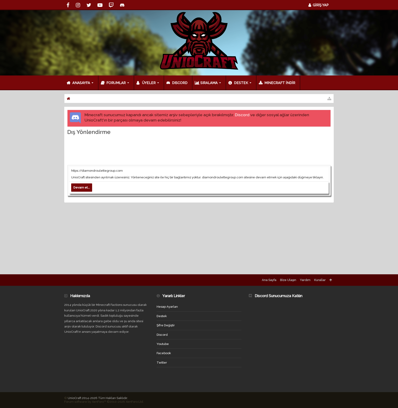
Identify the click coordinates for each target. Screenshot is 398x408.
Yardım (305, 280)
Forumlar (116, 83)
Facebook (164, 353)
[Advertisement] (199, 149)
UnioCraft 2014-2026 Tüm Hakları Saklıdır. (98, 398)
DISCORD (179, 83)
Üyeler (149, 83)
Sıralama (209, 83)
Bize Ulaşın (288, 280)
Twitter (162, 362)
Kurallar (320, 280)
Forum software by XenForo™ (104, 401)
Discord (242, 115)
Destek (241, 83)
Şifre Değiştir (166, 325)
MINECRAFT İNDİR (279, 83)
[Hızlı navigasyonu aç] (329, 98)
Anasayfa (81, 83)
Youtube (163, 344)
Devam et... (81, 187)
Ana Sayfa (269, 280)
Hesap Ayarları (167, 306)
